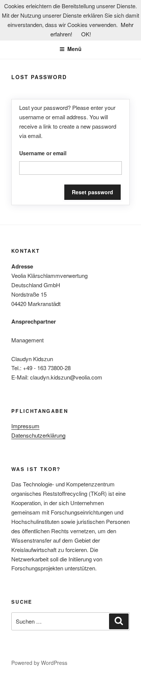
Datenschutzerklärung (38, 435)
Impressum (25, 426)
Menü (74, 48)
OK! (86, 34)
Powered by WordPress (39, 662)
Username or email (43, 153)
